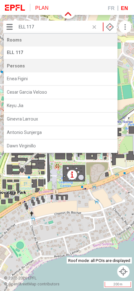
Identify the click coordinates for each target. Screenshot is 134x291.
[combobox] (66, 27)
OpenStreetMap (22, 284)
